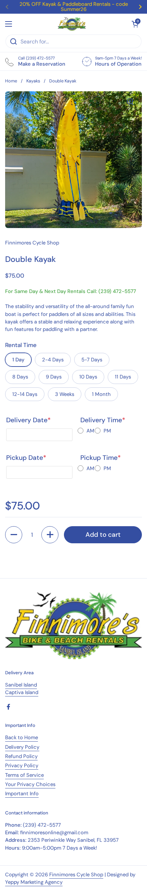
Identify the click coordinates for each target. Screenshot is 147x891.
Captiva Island (21, 692)
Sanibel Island (21, 684)
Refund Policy (21, 756)
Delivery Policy (22, 747)
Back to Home (21, 737)
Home (11, 81)
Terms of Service (24, 775)
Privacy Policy (21, 765)
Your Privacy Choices (30, 784)
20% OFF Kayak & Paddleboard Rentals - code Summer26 (73, 7)
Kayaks (33, 81)
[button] (13, 534)
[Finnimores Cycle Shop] (72, 24)
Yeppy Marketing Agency (34, 882)
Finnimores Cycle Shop (76, 874)
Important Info (22, 793)
